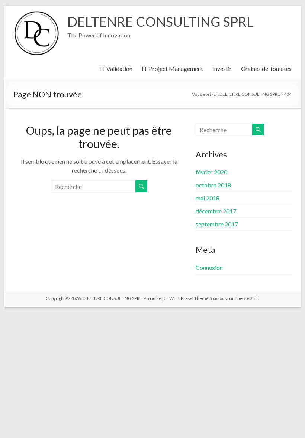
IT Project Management (172, 68)
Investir (222, 68)
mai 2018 (207, 198)
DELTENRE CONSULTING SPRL (160, 21)
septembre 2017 (217, 224)
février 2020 (211, 172)
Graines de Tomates (266, 68)
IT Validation (115, 68)
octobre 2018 (213, 185)
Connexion (209, 267)
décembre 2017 (216, 211)
